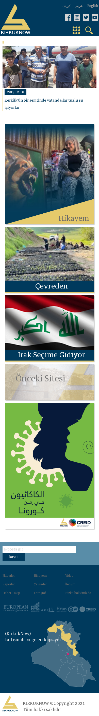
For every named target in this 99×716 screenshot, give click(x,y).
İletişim (70, 584)
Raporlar (9, 584)
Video (69, 575)
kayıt (13, 557)
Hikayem (40, 575)
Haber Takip (11, 593)
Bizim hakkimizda (78, 593)
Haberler (9, 575)
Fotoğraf (40, 593)
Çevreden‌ (40, 584)
